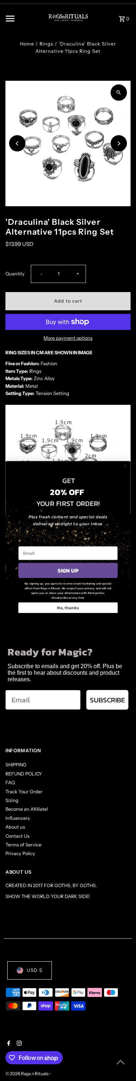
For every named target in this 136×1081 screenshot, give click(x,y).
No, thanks (68, 608)
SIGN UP (68, 570)
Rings (46, 44)
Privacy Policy (20, 853)
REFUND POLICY (23, 774)
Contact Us (17, 836)
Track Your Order (23, 791)
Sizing (11, 800)
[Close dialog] (125, 466)
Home (27, 44)
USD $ (34, 970)
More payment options (68, 338)
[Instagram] (18, 1044)
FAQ (10, 782)
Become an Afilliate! (26, 809)
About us (15, 827)
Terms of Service (23, 844)
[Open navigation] (21, 18)
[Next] (119, 143)
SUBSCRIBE (107, 700)
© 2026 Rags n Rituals (27, 1073)
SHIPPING (15, 764)
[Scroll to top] (120, 1062)
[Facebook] (7, 1044)
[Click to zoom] (119, 92)
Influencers (17, 818)
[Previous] (17, 143)
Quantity (15, 273)
